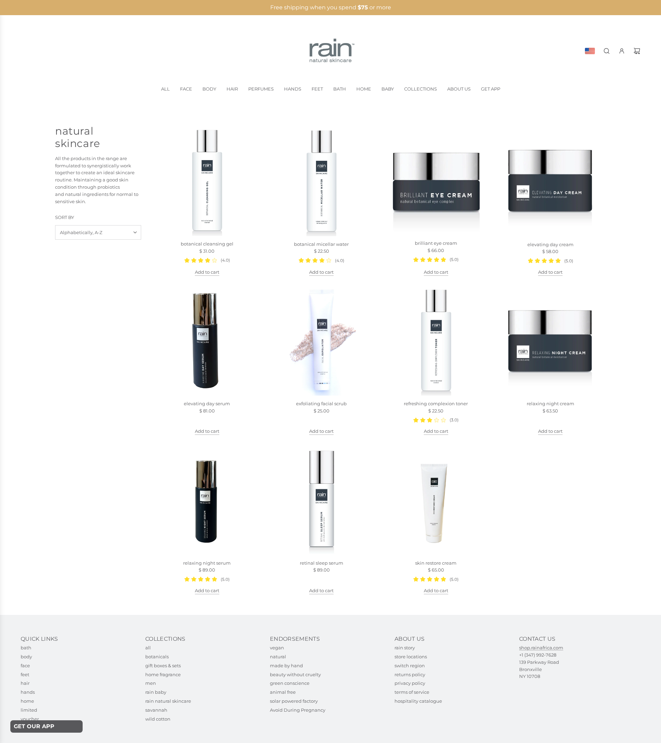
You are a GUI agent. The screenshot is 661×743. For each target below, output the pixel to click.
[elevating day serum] (207, 340)
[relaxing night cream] (550, 340)
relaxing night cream (550, 403)
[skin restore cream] (436, 499)
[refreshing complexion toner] (436, 340)
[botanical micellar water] (321, 180)
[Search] (606, 51)
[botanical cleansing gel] (207, 180)
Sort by (64, 217)
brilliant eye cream (436, 243)
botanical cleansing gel (207, 244)
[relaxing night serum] (207, 499)
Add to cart (207, 272)
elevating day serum (207, 403)
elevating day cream (550, 244)
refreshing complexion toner (436, 403)
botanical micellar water (321, 244)
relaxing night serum (207, 563)
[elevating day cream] (550, 181)
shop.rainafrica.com (541, 647)
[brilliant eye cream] (436, 180)
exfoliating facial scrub (321, 403)
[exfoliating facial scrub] (321, 340)
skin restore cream (436, 563)
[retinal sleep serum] (321, 499)
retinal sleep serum (321, 563)
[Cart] (636, 51)
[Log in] (621, 51)
